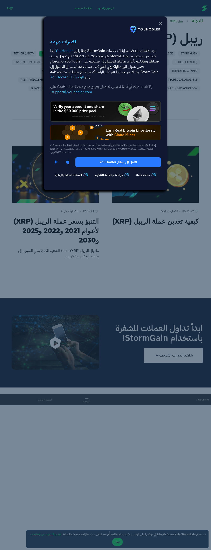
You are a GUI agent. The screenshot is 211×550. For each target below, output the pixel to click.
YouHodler (64, 50)
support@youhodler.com (71, 92)
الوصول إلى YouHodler (67, 77)
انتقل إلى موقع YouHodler (118, 162)
